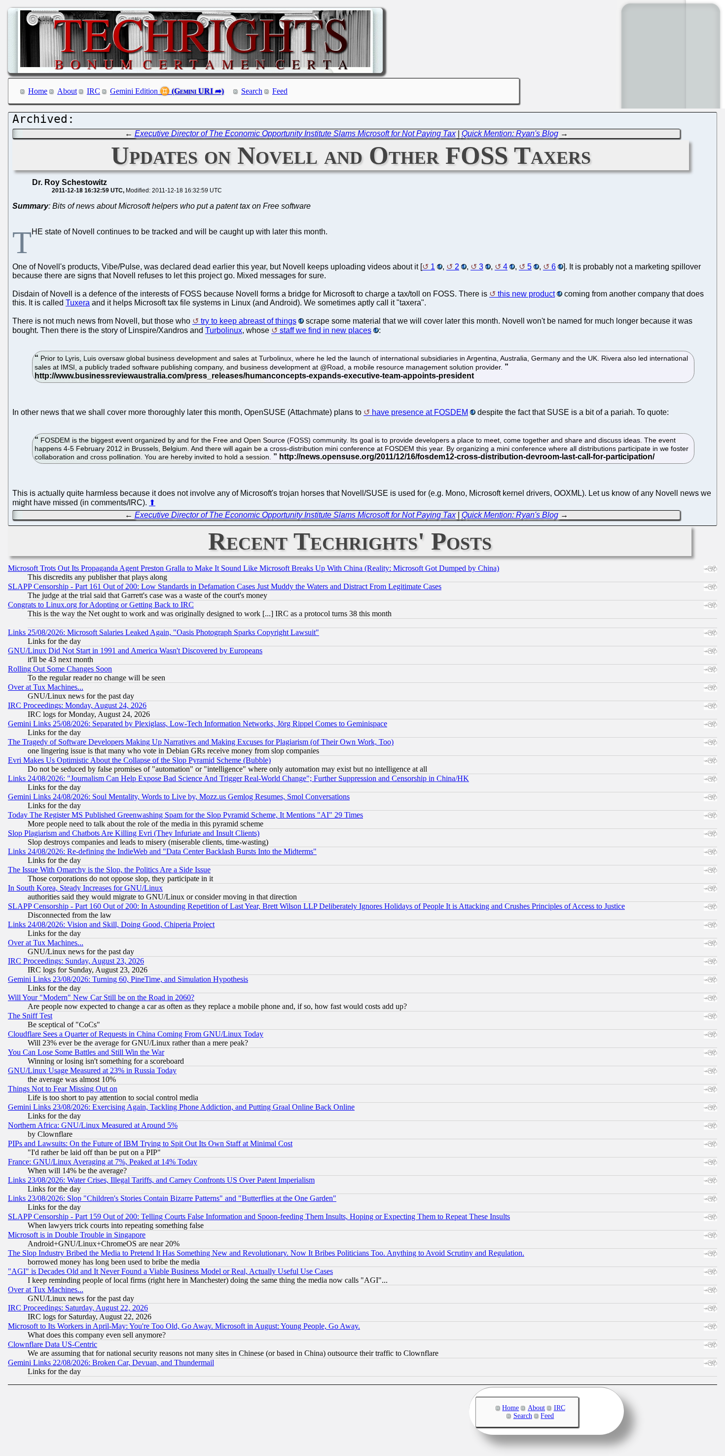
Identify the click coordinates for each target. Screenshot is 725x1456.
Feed (280, 91)
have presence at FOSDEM (420, 412)
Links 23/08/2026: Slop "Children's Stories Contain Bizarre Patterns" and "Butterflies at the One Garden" (172, 1198)
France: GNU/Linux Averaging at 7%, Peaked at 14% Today (102, 1161)
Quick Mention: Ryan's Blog (510, 133)
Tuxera (78, 303)
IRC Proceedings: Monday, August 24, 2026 (77, 705)
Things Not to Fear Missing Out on (62, 1088)
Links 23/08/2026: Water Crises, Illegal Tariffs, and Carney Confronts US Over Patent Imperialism (161, 1180)
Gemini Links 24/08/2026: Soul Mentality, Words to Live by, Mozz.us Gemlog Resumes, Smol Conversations (179, 796)
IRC (93, 91)
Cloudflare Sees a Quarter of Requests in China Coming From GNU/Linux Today (135, 1034)
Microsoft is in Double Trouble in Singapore (76, 1235)
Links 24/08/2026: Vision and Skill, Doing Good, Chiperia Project (111, 924)
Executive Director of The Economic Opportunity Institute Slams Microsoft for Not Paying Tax (295, 133)
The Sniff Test (30, 1015)
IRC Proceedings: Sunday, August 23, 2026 (76, 961)
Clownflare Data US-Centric (52, 1344)
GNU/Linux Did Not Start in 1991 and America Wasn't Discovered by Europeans (135, 650)
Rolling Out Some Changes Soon (60, 669)
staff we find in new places (325, 330)
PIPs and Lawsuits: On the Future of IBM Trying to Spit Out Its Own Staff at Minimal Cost (150, 1143)
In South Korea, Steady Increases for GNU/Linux (85, 888)
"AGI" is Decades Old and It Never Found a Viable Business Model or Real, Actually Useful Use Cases (170, 1271)
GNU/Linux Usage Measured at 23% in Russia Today (92, 1070)
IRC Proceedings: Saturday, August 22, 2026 (78, 1308)
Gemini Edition (134, 91)
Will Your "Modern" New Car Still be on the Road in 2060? (101, 997)
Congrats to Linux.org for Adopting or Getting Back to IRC (101, 604)
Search (251, 91)
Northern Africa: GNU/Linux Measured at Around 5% (93, 1125)
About (67, 91)
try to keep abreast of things (248, 321)
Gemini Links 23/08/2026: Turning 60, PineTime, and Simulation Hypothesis (128, 979)
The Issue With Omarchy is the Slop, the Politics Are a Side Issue (109, 869)
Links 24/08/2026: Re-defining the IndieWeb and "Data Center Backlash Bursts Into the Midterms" (162, 851)
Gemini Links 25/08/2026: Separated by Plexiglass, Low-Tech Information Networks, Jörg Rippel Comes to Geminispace (197, 723)
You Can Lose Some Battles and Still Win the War (86, 1052)
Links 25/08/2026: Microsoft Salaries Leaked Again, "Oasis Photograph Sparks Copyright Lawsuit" (163, 632)
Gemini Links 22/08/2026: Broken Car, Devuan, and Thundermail (111, 1362)
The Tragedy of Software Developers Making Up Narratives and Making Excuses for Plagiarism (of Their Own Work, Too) (201, 742)
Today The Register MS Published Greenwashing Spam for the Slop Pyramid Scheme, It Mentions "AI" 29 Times (185, 815)
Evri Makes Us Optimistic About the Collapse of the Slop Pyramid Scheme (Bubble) (139, 760)
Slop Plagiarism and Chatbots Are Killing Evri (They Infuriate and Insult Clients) (133, 833)
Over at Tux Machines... (45, 687)
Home (37, 91)
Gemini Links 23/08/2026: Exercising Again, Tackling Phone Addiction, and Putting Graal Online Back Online (181, 1107)
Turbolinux (223, 330)
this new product (526, 294)
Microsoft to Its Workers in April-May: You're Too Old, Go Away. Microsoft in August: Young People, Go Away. (184, 1326)
